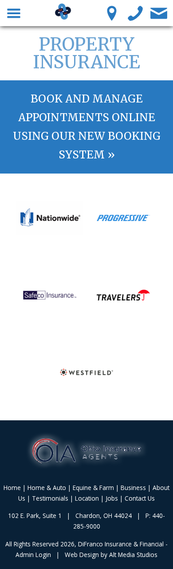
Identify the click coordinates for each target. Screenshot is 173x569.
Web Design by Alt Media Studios (111, 554)
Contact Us (140, 498)
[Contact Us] (159, 12)
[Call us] (135, 12)
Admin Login (33, 554)
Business (133, 487)
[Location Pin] (112, 12)
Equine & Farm (93, 487)
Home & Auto (47, 487)
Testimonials (50, 498)
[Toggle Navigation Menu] (14, 12)
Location (87, 498)
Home (12, 487)
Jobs (112, 498)
